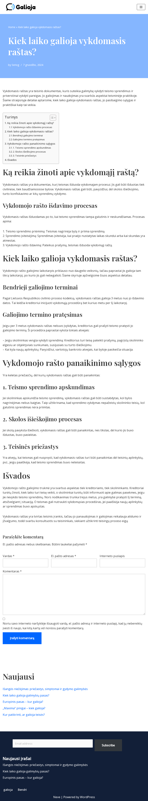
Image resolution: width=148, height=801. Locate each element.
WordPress (87, 797)
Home (11, 27)
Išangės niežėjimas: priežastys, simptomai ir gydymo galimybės (45, 689)
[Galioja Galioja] (22, 7)
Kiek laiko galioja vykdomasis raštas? (30, 131)
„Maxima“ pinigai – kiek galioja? (24, 708)
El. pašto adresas (63, 556)
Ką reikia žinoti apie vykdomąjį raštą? (30, 123)
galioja (8, 790)
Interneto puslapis (112, 556)
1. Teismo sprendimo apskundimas (32, 147)
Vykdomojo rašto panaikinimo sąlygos (31, 143)
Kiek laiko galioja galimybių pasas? (26, 695)
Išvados (12, 160)
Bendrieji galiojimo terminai (28, 135)
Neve (56, 797)
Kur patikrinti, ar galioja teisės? (24, 715)
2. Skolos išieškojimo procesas (29, 151)
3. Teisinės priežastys (24, 155)
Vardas (8, 556)
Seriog (15, 65)
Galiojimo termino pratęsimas (29, 139)
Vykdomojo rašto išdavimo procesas (32, 127)
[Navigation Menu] (141, 7)
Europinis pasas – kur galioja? (23, 702)
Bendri (22, 790)
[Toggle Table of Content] (51, 118)
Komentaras (12, 571)
